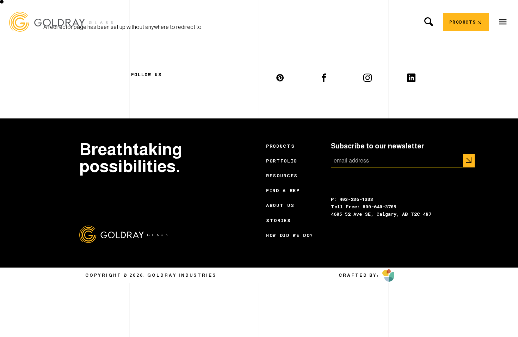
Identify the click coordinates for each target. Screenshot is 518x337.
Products (280, 146)
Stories (278, 220)
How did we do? (289, 235)
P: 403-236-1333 (352, 199)
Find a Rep (283, 190)
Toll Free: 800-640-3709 (363, 206)
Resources (282, 175)
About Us (280, 205)
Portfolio (281, 161)
